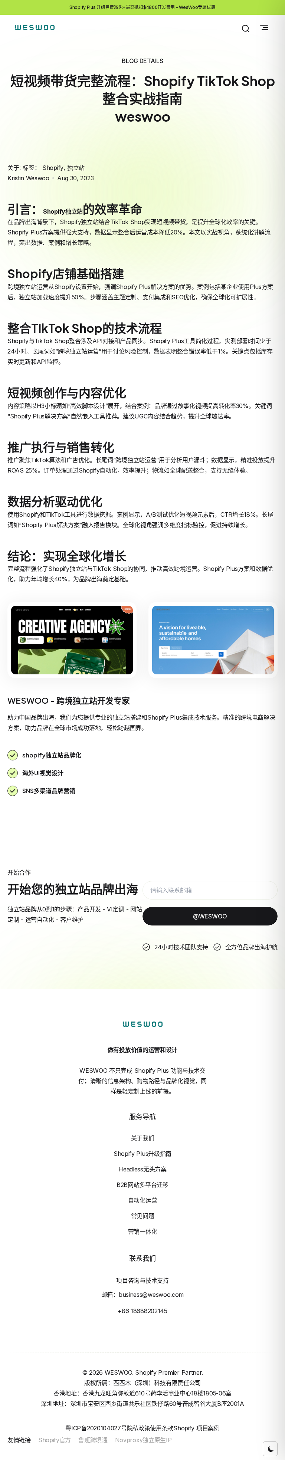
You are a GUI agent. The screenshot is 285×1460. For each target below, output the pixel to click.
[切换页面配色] (270, 1448)
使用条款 (161, 1428)
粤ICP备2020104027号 (96, 1428)
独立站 (76, 167)
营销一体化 (142, 1231)
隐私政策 (138, 1428)
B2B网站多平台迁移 (142, 1184)
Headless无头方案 (142, 1169)
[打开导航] (264, 27)
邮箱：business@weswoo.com (142, 1294)
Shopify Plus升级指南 (142, 1153)
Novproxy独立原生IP (143, 1440)
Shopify (52, 167)
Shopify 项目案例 (196, 1428)
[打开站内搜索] (245, 28)
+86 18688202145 (142, 1311)
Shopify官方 (54, 1440)
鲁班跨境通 (93, 1440)
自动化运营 (142, 1200)
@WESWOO (210, 916)
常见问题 (142, 1216)
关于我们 (142, 1138)
